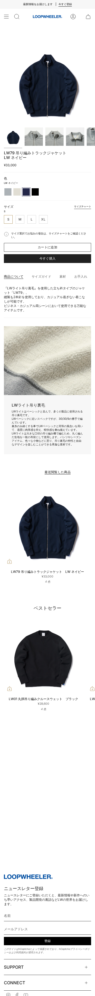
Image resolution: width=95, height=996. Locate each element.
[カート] (88, 16)
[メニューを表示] (6, 16)
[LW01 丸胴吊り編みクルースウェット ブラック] (43, 654)
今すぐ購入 (47, 258)
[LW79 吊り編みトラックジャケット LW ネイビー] (47, 523)
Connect (14, 982)
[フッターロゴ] (28, 876)
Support (14, 967)
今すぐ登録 (65, 4)
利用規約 (21, 952)
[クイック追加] (9, 561)
